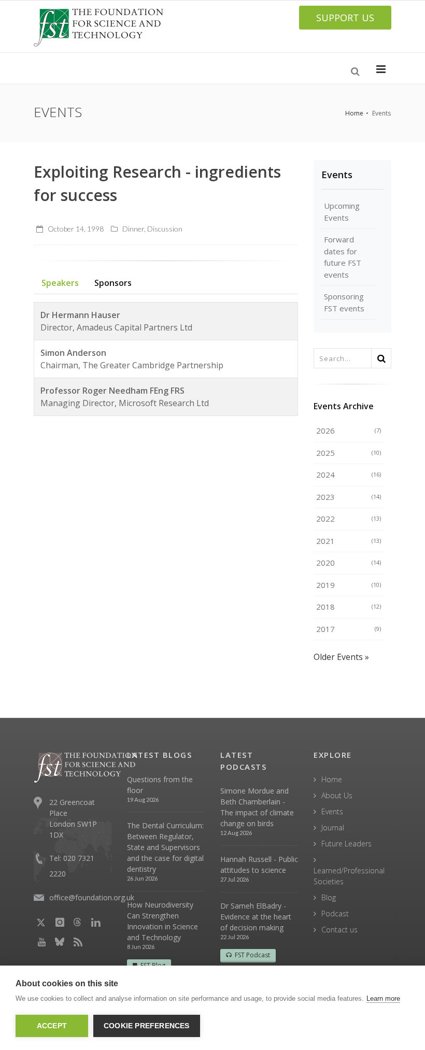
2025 (348, 453)
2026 (348, 430)
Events (336, 174)
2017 (348, 629)
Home (354, 113)
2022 (348, 518)
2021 (348, 541)
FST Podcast (252, 955)
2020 (348, 562)
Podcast (335, 913)
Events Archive (344, 406)
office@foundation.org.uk (91, 897)
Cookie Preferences (147, 1026)
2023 (348, 497)
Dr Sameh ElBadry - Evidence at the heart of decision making (255, 916)
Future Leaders (346, 843)
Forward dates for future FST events (342, 257)
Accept (52, 1026)
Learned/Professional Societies (349, 876)
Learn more (383, 998)
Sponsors (113, 283)
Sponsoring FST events (344, 302)
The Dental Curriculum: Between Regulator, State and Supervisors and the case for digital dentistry (165, 847)
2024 (348, 474)
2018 (348, 606)
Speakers (60, 283)
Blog (328, 897)
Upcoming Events (342, 211)
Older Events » (341, 657)
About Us (336, 795)
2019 (348, 585)
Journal (332, 827)
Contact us (339, 929)
